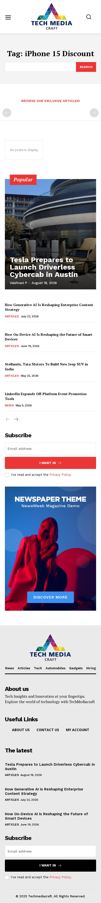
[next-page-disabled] (94, 112)
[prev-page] (6, 112)
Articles (12, 316)
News (9, 405)
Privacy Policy (60, 475)
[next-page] (16, 419)
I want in (47, 463)
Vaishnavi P (18, 283)
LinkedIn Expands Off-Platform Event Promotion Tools (46, 396)
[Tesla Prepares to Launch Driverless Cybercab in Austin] (50, 234)
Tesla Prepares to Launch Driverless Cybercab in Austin (44, 267)
